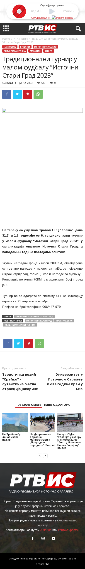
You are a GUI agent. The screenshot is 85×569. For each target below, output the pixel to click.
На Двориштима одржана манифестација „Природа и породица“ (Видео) (42, 439)
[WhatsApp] (38, 94)
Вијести (25, 46)
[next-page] (45, 455)
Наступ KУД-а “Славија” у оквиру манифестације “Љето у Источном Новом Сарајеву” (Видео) (69, 440)
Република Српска (15, 50)
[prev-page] (40, 455)
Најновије (22, 38)
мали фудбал (64, 320)
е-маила (45, 530)
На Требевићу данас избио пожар (11, 436)
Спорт (49, 50)
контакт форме (68, 530)
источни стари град (39, 320)
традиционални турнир (20, 324)
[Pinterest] (27, 94)
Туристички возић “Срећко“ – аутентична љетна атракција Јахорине (20, 381)
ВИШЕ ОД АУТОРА (57, 405)
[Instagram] (43, 539)
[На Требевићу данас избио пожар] (15, 422)
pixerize (66, 558)
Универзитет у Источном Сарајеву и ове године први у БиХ (65, 381)
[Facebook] (6, 94)
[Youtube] (53, 539)
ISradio (11, 82)
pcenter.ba (42, 564)
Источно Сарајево (45, 46)
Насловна (7, 38)
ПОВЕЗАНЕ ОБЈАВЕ (28, 405)
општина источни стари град (34, 316)
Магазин (35, 50)
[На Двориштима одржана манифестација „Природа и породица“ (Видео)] (42, 422)
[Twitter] (17, 94)
